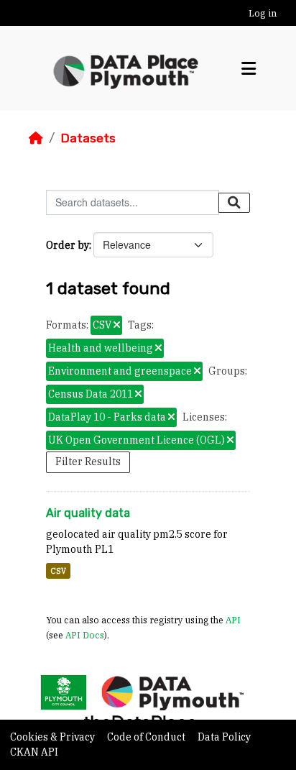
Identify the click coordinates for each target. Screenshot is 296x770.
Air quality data (88, 513)
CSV (58, 571)
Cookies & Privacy (53, 736)
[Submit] (234, 203)
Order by (67, 245)
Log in (263, 13)
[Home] (36, 138)
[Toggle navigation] (248, 69)
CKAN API (34, 752)
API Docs (84, 635)
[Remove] (117, 326)
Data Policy (224, 736)
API (233, 619)
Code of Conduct (147, 736)
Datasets (88, 138)
